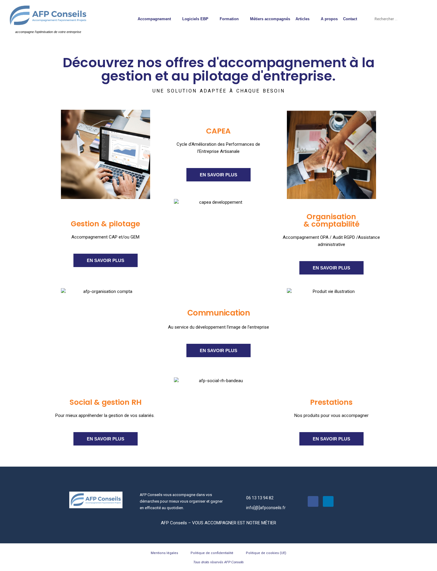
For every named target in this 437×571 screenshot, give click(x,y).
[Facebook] (313, 501)
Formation (229, 19)
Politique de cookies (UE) (266, 553)
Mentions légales (164, 553)
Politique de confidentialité (212, 553)
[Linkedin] (328, 501)
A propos (329, 19)
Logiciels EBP (195, 19)
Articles (302, 19)
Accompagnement (154, 19)
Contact (350, 19)
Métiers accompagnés (270, 19)
